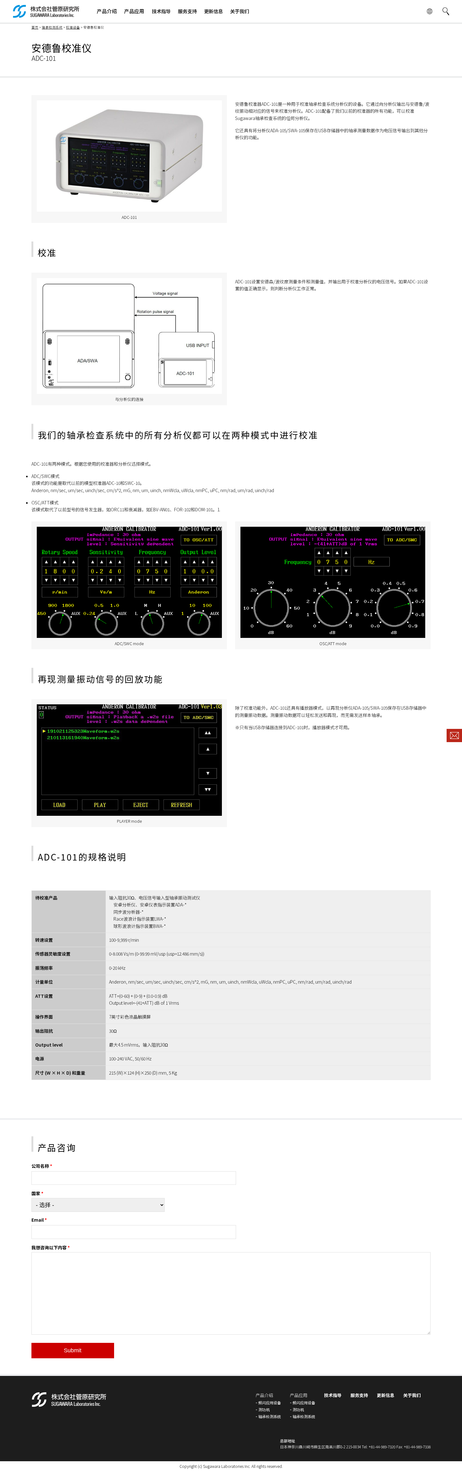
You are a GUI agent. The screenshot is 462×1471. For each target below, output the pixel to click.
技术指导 (333, 1395)
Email (39, 1220)
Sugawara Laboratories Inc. (226, 1466)
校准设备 (73, 27)
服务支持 (359, 1395)
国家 (37, 1193)
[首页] (46, 15)
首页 (34, 27)
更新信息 (385, 1395)
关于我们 (412, 1395)
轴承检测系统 (52, 27)
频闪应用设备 (269, 1402)
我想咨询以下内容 (50, 1247)
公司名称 (41, 1166)
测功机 (264, 1409)
